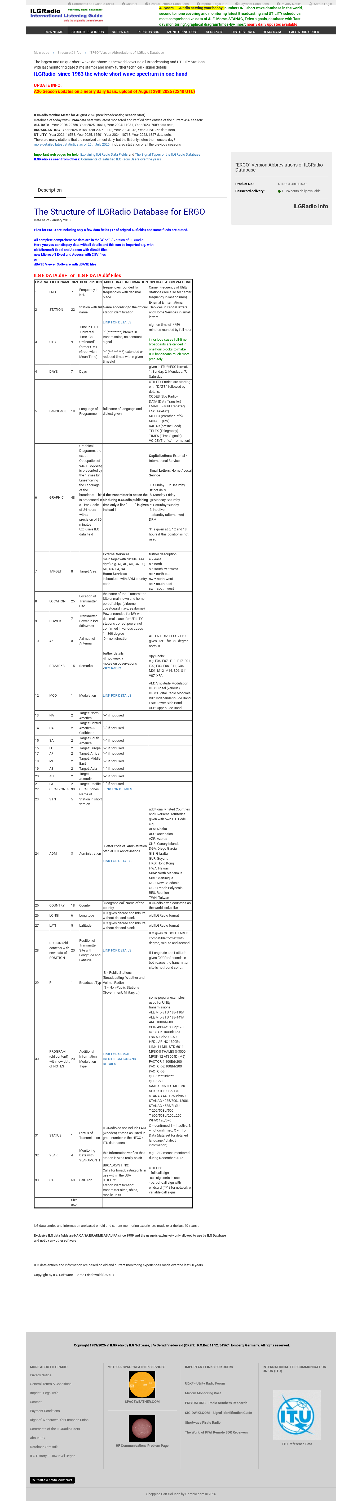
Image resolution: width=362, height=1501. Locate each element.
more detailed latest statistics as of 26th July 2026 (71, 144)
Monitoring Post (182, 32)
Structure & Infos (88, 32)
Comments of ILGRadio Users (92, 3)
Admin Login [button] (322, 3)
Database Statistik (44, 1447)
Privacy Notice (290, 3)
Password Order (304, 32)
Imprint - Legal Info (213, 3)
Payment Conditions (254, 3)
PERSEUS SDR (148, 32)
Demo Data (272, 32)
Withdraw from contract (52, 1480)
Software (121, 32)
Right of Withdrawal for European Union (59, 1420)
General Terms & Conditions (168, 3)
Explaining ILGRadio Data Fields (104, 154)
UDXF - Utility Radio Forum (205, 1383)
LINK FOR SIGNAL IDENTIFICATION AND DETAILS (119, 1059)
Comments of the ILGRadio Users (55, 1429)
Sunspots (214, 32)
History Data (243, 32)
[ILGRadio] (90, 15)
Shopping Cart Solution (163, 1494)
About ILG (37, 1438)
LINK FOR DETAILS (117, 322)
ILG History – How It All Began (52, 1456)
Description (50, 190)
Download (54, 32)
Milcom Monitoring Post (203, 1393)
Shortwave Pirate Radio (202, 1423)
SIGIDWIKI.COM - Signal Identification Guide (218, 1413)
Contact (131, 3)
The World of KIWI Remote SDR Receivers (216, 1432)
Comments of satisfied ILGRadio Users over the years (121, 159)
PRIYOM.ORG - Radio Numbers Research (216, 1403)
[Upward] (347, 1493)
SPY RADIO (112, 668)
